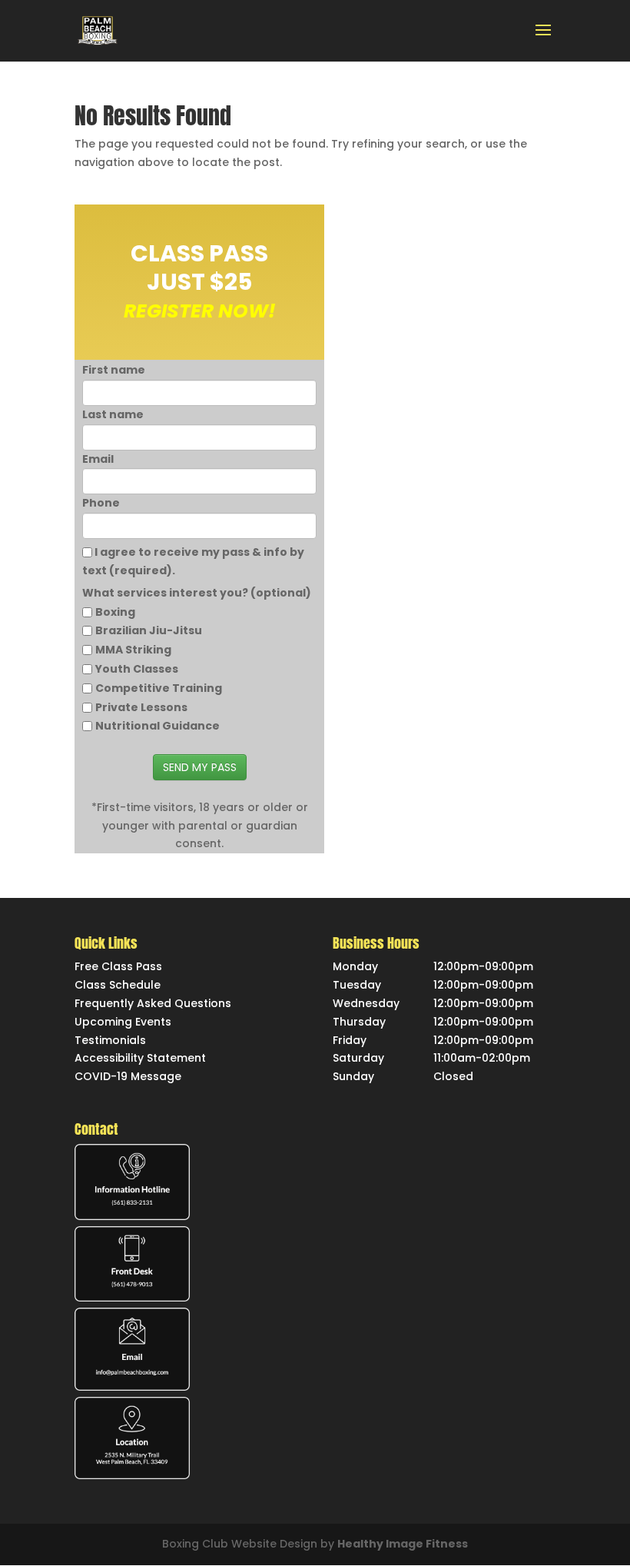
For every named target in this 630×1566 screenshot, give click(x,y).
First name (113, 369)
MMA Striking (133, 649)
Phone (101, 502)
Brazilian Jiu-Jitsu (148, 630)
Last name (113, 414)
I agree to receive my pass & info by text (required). (193, 561)
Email (98, 459)
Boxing (115, 612)
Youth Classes (136, 669)
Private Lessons (141, 707)
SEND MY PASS (200, 767)
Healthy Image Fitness (402, 1543)
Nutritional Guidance (157, 725)
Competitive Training (158, 688)
